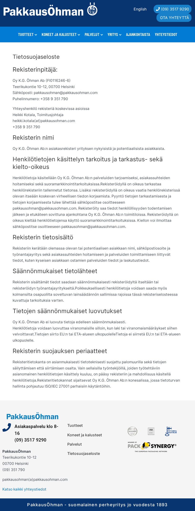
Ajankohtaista (138, 34)
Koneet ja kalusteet (59, 34)
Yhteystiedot (166, 34)
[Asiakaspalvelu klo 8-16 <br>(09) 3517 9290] (6, 427)
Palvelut (92, 34)
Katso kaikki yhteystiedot (24, 489)
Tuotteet (26, 34)
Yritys (112, 34)
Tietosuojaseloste (83, 453)
